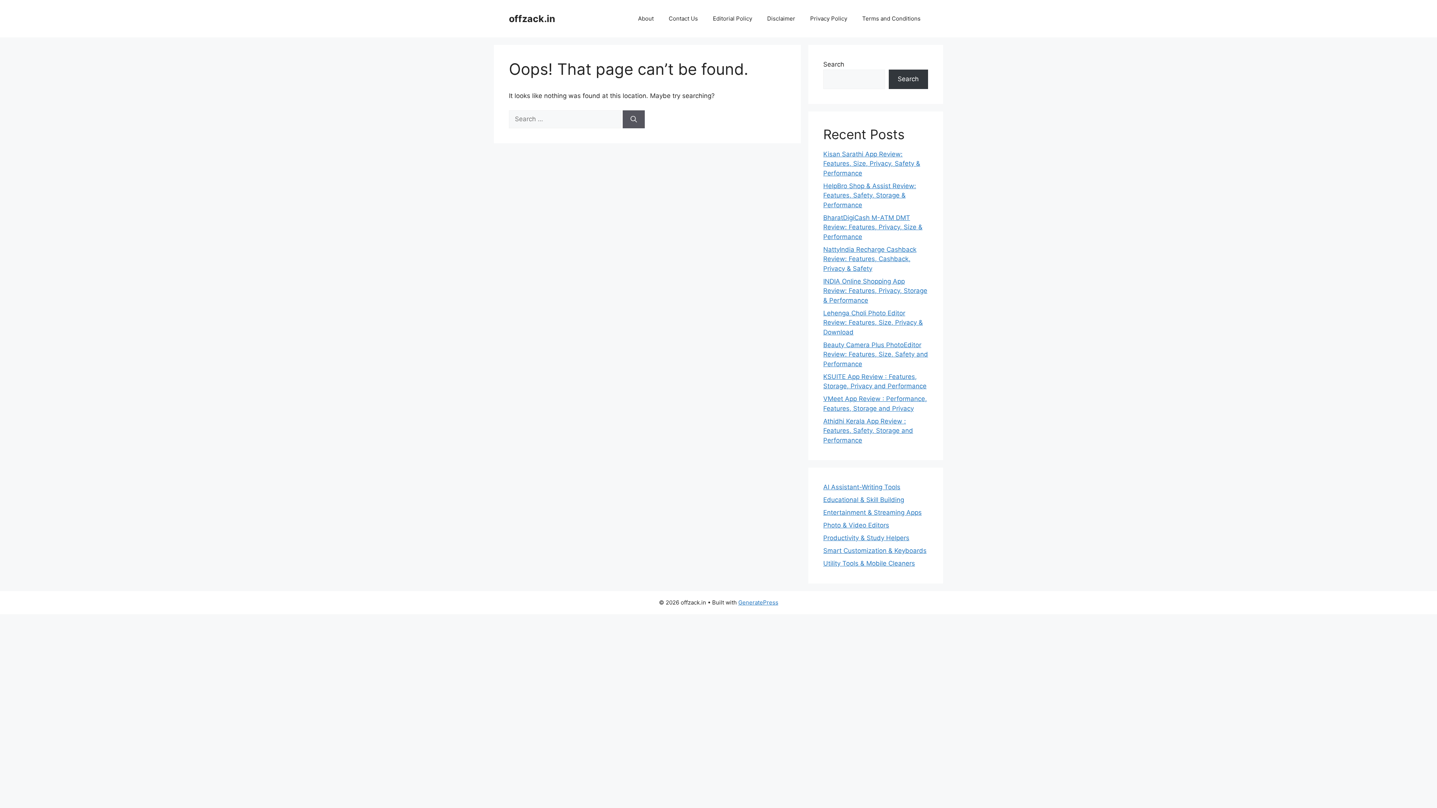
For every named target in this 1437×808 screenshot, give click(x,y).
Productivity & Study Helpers (866, 538)
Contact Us (683, 18)
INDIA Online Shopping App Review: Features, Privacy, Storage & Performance (875, 291)
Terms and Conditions (891, 18)
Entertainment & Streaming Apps (872, 512)
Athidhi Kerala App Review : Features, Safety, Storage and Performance (868, 430)
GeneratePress (758, 602)
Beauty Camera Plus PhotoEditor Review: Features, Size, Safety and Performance (875, 354)
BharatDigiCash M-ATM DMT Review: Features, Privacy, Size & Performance (872, 227)
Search (833, 64)
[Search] (634, 119)
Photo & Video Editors (856, 525)
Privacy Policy (828, 18)
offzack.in (532, 18)
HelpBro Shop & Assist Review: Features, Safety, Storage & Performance (869, 195)
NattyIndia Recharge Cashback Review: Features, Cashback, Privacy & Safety (869, 259)
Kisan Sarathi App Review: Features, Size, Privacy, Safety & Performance (871, 163)
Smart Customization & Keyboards (875, 550)
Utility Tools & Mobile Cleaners (869, 563)
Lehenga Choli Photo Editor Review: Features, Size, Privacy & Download (873, 322)
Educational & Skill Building (863, 500)
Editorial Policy (732, 18)
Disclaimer (781, 18)
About (646, 18)
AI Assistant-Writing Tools (861, 487)
